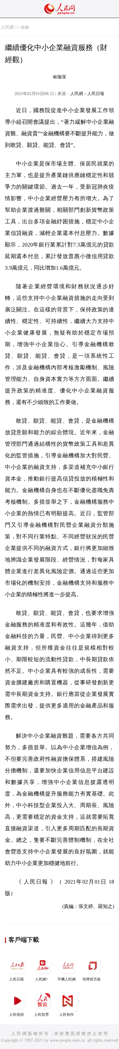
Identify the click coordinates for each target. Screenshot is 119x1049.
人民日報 (16, 979)
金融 (24, 27)
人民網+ (41, 979)
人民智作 (66, 1014)
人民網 (7, 27)
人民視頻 (16, 1014)
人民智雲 (41, 1014)
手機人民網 (66, 979)
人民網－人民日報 (87, 93)
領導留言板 (91, 979)
